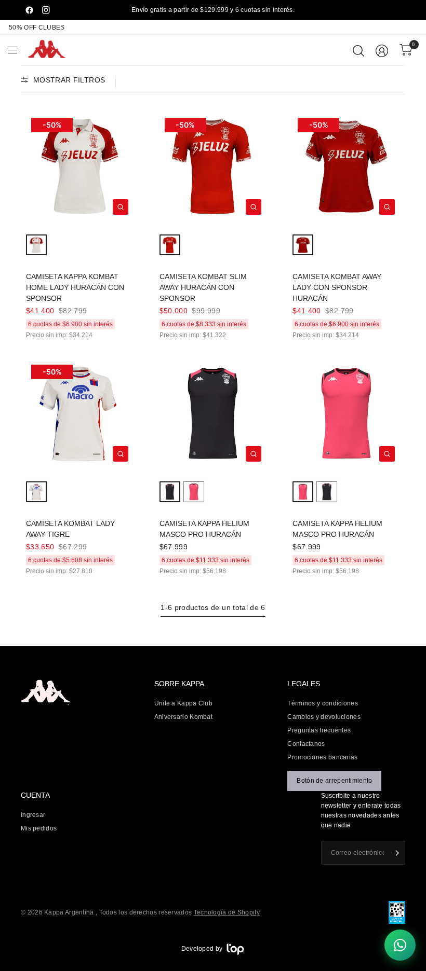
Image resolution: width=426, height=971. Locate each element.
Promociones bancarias (322, 757)
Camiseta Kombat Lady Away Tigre (70, 528)
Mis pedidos (39, 828)
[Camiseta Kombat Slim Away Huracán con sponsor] (213, 166)
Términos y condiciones (322, 703)
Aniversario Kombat (183, 716)
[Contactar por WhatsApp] (400, 945)
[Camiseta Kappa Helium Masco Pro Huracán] (213, 413)
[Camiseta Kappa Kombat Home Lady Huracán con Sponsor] (80, 166)
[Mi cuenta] (382, 51)
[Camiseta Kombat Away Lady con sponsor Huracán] (346, 166)
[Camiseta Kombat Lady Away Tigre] (80, 413)
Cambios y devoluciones (324, 716)
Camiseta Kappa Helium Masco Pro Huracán (204, 528)
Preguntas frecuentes (319, 730)
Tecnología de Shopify (227, 912)
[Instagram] (45, 10)
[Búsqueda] (358, 51)
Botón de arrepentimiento (334, 780)
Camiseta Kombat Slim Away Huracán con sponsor (203, 287)
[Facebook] (29, 10)
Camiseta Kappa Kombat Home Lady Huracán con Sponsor (75, 287)
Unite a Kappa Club (183, 703)
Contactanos (306, 743)
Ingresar (33, 815)
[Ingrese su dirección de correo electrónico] (394, 853)
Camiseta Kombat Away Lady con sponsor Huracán (336, 287)
